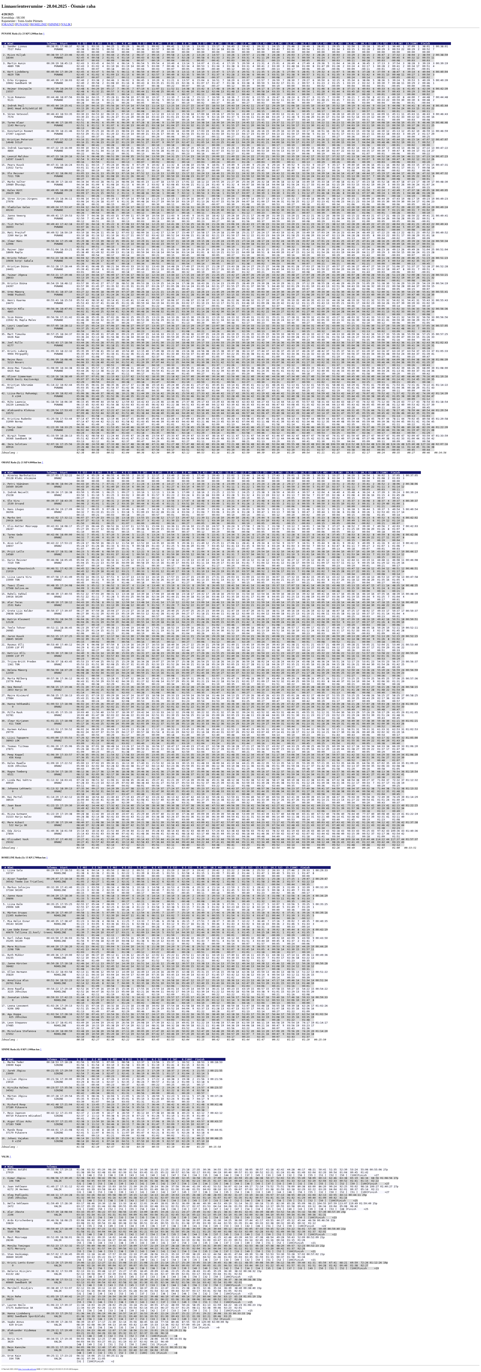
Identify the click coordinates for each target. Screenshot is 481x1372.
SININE (54, 24)
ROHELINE (38, 24)
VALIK (66, 24)
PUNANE (22, 24)
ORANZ (7, 24)
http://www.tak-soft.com (27, 1369)
